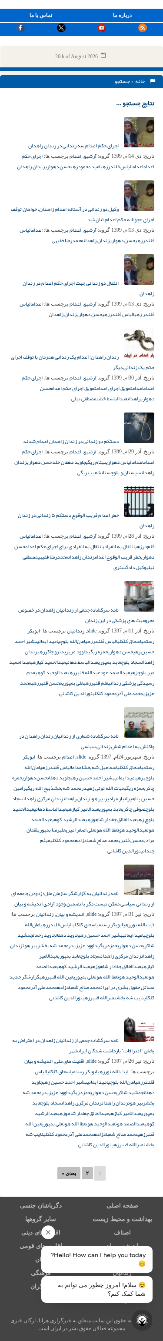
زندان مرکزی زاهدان (43, 798)
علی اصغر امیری (80, 830)
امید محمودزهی (85, 166)
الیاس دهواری (119, 462)
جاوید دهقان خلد (69, 462)
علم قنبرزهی (95, 683)
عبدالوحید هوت (132, 830)
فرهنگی (41, 1273)
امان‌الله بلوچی (71, 641)
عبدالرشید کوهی (68, 819)
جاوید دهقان (58, 777)
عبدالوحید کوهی (51, 672)
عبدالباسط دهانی (82, 662)
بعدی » (69, 1173)
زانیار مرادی (118, 798)
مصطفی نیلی (83, 398)
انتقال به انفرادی (119, 546)
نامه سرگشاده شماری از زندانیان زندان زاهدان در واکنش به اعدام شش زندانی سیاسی (86, 741)
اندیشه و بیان (70, 914)
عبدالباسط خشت (111, 398)
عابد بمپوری (109, 662)
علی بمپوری (72, 683)
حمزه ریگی (98, 651)
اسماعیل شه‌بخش (100, 767)
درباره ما (122, 15)
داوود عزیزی (76, 651)
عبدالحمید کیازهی (48, 662)
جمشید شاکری (129, 1092)
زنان (40, 1259)
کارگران (40, 1286)
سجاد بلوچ (131, 662)
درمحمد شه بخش (57, 945)
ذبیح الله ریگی (40, 788)
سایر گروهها (40, 1219)
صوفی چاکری (134, 809)
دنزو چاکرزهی (50, 651)
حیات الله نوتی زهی (105, 788)
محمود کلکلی (104, 693)
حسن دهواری (57, 166)
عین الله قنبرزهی (56, 977)
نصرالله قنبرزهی (99, 997)
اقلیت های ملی (69, 1061)
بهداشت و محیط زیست (122, 1219)
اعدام (75, 156)
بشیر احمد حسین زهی (92, 777)
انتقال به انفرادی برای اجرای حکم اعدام (64, 546)
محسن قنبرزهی (46, 683)
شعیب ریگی (89, 472)
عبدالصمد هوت (129, 1123)
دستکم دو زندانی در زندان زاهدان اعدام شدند (71, 441)
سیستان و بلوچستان (121, 472)
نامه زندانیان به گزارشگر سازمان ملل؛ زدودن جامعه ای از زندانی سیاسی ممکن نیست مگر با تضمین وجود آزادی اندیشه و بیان (82, 898)
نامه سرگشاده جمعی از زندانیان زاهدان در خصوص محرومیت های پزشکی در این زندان (86, 615)
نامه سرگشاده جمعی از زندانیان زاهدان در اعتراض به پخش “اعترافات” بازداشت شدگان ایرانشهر (83, 1045)
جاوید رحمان (44, 935)
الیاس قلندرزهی (116, 166)
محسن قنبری (131, 840)
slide (91, 631)
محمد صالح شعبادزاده (97, 840)
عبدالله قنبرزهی (83, 672)
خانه (140, 81)
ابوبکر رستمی (109, 924)
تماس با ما (41, 15)
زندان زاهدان (31, 166)
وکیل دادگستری (129, 567)
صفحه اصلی (122, 1205)
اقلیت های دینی (40, 1232)
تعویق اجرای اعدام (114, 388)
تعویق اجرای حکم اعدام (73, 388)
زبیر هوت (98, 798)
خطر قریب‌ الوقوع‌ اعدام (118, 557)
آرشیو (90, 156)
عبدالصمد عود (115, 672)
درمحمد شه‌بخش (70, 788)
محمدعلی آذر (129, 693)
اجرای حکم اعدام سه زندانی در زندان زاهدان (74, 145)
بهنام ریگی (96, 462)
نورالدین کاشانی (76, 693)
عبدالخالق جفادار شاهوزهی (110, 819)
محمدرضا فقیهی (67, 240)
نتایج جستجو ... (135, 103)
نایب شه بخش (130, 997)
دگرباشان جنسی (41, 1205)
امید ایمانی (47, 641)
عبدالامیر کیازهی (83, 809)
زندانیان (75, 631)
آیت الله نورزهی (138, 924)
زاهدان (134, 398)
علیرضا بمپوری (52, 830)
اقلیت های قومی (41, 1246)
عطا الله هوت (106, 830)
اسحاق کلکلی (129, 641)
